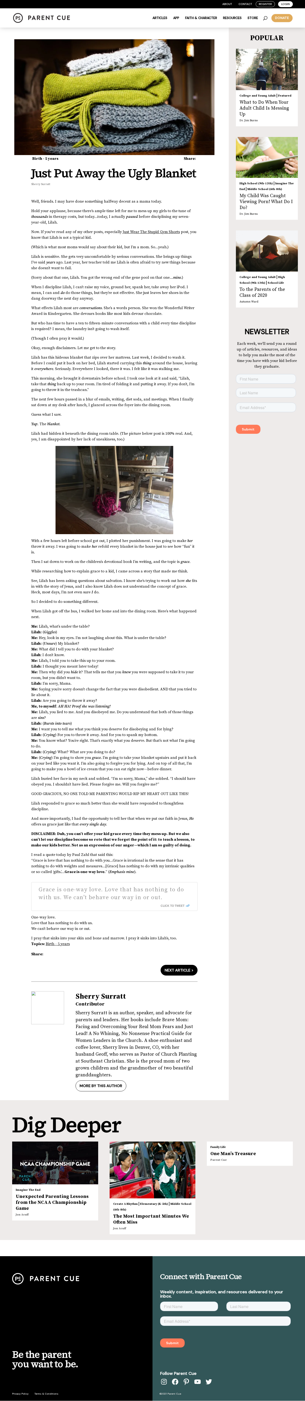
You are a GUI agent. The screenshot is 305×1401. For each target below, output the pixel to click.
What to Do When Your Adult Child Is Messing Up (264, 108)
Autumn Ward (248, 301)
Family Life (218, 1147)
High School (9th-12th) (256, 183)
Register (265, 4)
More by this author (101, 1085)
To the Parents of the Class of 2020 (262, 292)
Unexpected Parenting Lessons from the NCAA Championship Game (52, 1202)
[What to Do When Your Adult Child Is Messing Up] (267, 69)
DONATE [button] (282, 18)
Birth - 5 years (45, 158)
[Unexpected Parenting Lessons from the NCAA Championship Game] (55, 1163)
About (227, 4)
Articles (159, 18)
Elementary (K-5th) (154, 1204)
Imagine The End (28, 1190)
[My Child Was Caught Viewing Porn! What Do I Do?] (267, 157)
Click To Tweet (172, 905)
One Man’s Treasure (233, 1154)
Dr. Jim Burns (248, 120)
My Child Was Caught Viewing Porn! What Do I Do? (266, 202)
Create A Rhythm (125, 1204)
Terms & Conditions (46, 1393)
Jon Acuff (22, 1214)
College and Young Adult (257, 96)
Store (253, 18)
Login (285, 4)
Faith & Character (201, 18)
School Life (276, 283)
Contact (245, 4)
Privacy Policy (20, 1393)
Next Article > (179, 970)
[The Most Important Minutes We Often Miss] (153, 1170)
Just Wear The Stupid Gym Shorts (151, 231)
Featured (284, 96)
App (176, 18)
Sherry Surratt (40, 184)
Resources (232, 18)
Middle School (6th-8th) (264, 189)
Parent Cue (218, 1160)
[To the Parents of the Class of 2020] (267, 251)
